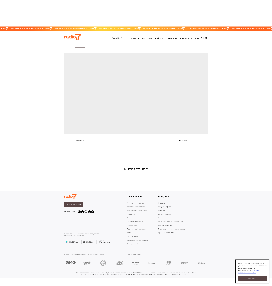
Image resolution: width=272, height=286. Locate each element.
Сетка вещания (164, 214)
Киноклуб (184, 38)
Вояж (129, 233)
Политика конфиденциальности (171, 222)
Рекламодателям (165, 225)
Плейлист (159, 38)
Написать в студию (74, 204)
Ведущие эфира (164, 207)
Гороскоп (131, 214)
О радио (161, 203)
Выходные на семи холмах (137, 210)
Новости (134, 38)
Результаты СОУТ (134, 254)
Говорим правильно (135, 222)
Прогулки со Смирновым (137, 229)
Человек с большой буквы (137, 240)
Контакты (162, 218)
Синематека (132, 225)
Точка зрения (132, 236)
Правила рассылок (166, 233)
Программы (146, 38)
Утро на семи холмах (135, 203)
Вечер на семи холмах (136, 207)
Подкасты (172, 38)
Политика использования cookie (171, 229)
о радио (195, 38)
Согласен (252, 278)
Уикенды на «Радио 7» (135, 244)
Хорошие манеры (134, 218)
